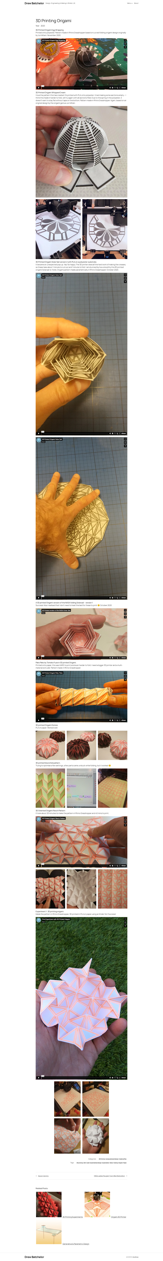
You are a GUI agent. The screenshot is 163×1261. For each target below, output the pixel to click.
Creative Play (122, 1159)
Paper (124, 1162)
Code (87, 1162)
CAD (84, 1162)
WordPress (135, 1257)
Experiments (105, 1162)
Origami (120, 1162)
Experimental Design (96, 1162)
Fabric (111, 1162)
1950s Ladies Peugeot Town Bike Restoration (109, 1176)
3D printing (80, 1162)
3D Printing (102, 1159)
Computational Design (112, 1159)
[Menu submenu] (132, 3)
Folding (116, 1162)
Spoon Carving (43, 1176)
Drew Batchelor (34, 3)
